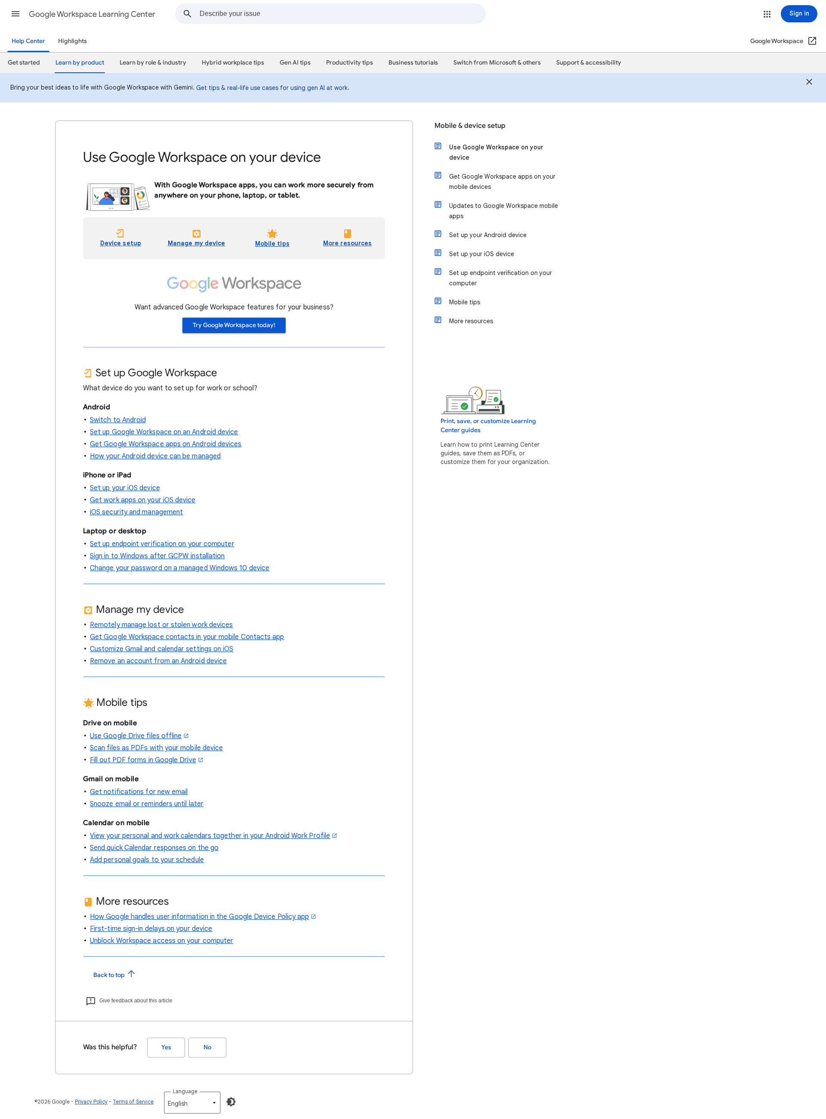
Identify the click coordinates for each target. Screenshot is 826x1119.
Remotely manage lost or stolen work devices (161, 625)
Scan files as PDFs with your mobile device (156, 748)
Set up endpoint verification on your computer (162, 544)
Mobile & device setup (470, 125)
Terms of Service (133, 1101)
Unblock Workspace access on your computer (161, 941)
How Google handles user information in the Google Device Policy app (199, 916)
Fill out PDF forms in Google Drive (143, 760)
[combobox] (342, 14)
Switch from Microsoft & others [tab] (497, 62)
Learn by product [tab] (79, 62)
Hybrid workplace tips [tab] (233, 62)
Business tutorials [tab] (413, 62)
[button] (15, 13)
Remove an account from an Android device (158, 661)
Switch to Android (118, 420)
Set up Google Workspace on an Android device (164, 432)
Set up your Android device (488, 235)
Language (185, 1091)
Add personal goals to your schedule (147, 860)
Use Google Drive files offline (136, 736)
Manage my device (196, 243)
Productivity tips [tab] (349, 62)
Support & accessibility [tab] (588, 62)
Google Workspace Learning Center (92, 14)
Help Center (28, 41)
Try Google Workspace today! (234, 325)
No (207, 1047)
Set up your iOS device (125, 488)
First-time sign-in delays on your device (151, 928)
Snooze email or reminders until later (146, 804)
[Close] (809, 83)
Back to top (109, 975)
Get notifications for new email (139, 792)
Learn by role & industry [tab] (153, 62)
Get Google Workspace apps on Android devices (166, 444)
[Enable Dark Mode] (231, 1101)
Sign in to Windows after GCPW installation (157, 556)
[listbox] (192, 1102)
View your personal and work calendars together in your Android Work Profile (210, 836)
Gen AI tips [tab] (295, 62)
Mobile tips (272, 243)
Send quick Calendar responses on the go (154, 848)
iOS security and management (136, 512)
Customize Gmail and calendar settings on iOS (162, 649)
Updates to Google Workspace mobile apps (503, 211)
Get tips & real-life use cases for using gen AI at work (272, 88)
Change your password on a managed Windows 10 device (179, 568)
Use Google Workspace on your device (496, 152)
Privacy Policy (91, 1101)
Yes (166, 1047)
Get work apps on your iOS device (143, 500)
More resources (471, 321)
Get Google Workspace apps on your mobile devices (502, 182)
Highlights (72, 41)
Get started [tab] (24, 62)
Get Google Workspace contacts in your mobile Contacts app (187, 637)
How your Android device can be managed (155, 456)
